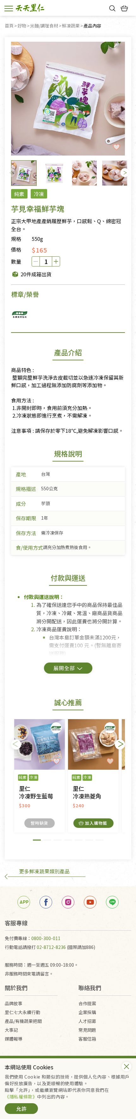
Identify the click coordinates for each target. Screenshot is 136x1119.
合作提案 (87, 1003)
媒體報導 (13, 1039)
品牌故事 (13, 1003)
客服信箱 (87, 1039)
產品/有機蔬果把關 (23, 1021)
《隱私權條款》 (21, 1096)
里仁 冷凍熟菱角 (87, 792)
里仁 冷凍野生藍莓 (36, 792)
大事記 (11, 1030)
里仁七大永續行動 (22, 1012)
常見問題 (87, 1030)
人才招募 (87, 1021)
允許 (21, 1108)
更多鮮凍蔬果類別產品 (44, 871)
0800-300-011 (45, 938)
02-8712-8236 (51, 947)
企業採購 (87, 1012)
